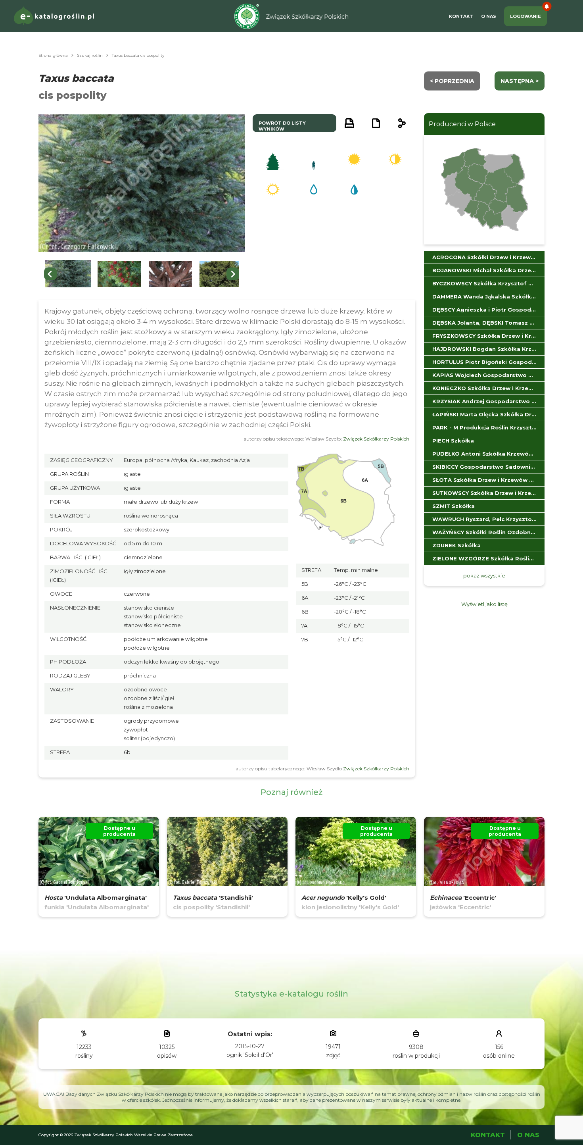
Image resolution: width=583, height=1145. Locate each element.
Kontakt (461, 16)
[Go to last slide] (50, 273)
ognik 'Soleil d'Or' (249, 1054)
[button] (68, 274)
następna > (520, 81)
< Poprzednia (452, 81)
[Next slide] (232, 273)
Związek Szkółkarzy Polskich (376, 439)
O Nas (488, 16)
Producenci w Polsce (462, 124)
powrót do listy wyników (282, 126)
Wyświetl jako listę (484, 604)
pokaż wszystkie (484, 575)
